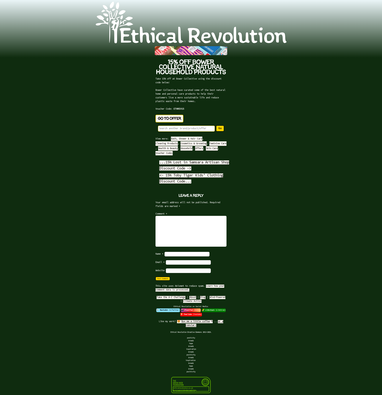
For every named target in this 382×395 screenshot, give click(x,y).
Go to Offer (169, 118)
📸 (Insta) (191, 310)
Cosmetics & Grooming (194, 143)
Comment (161, 214)
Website (160, 270)
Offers (199, 148)
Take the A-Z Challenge (171, 297)
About (193, 297)
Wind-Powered (217, 297)
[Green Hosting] (191, 394)
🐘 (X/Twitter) (168, 310)
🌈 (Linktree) (214, 310)
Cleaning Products (167, 143)
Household (186, 148)
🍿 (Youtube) (191, 314)
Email (160, 262)
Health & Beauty (168, 148)
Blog (202, 297)
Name (159, 254)
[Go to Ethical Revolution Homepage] (191, 42)
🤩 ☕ (194, 321)
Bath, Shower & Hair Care (186, 139)
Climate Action (192, 301)
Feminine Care (218, 143)
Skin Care (212, 148)
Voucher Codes (164, 153)
